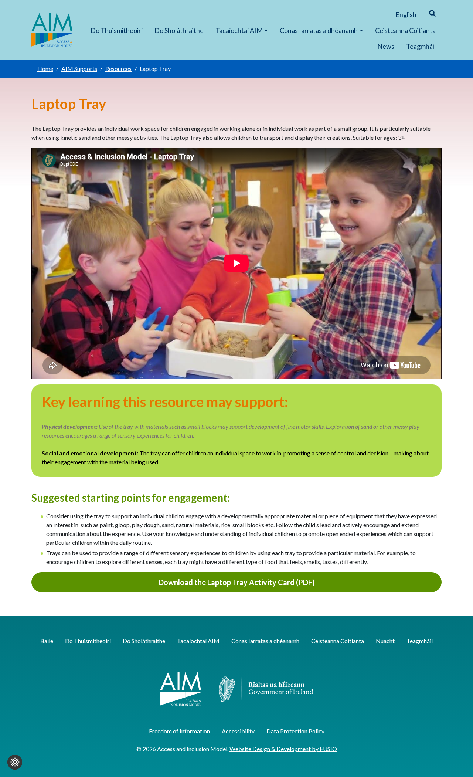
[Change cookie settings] (14, 762)
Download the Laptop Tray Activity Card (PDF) (237, 582)
